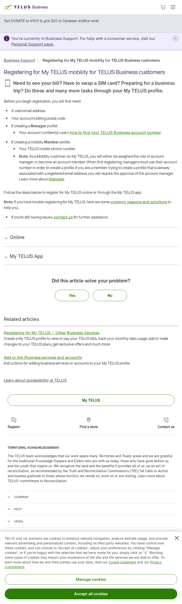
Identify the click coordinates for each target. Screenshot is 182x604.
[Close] (177, 538)
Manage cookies (91, 579)
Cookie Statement (122, 562)
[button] (173, 7)
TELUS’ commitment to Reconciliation (37, 480)
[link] (32, 44)
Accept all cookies (91, 593)
